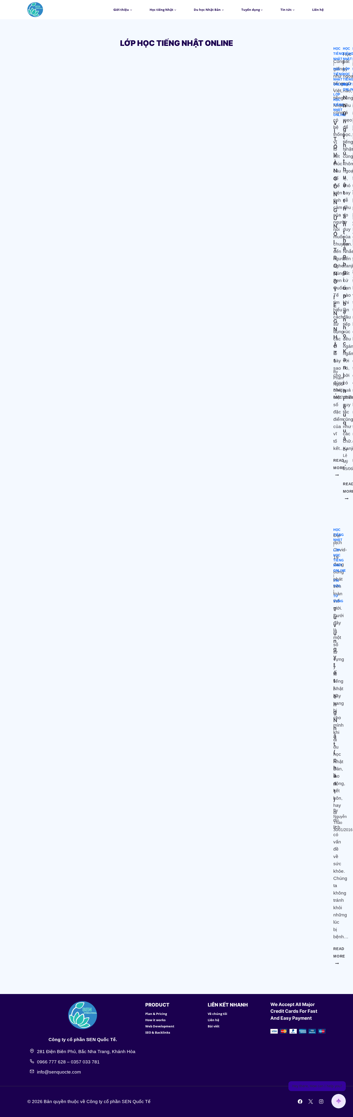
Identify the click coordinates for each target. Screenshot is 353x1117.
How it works (155, 1020)
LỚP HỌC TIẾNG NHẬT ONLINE (339, 105)
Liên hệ (318, 9)
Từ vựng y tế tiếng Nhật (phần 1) (335, 704)
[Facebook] (300, 1101)
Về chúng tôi (217, 1014)
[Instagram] (321, 1101)
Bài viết (213, 1026)
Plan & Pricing (156, 1014)
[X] (310, 1101)
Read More (339, 956)
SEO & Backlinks (157, 1032)
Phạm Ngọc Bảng (338, 384)
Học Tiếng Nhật (338, 54)
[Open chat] (338, 1101)
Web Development (159, 1026)
